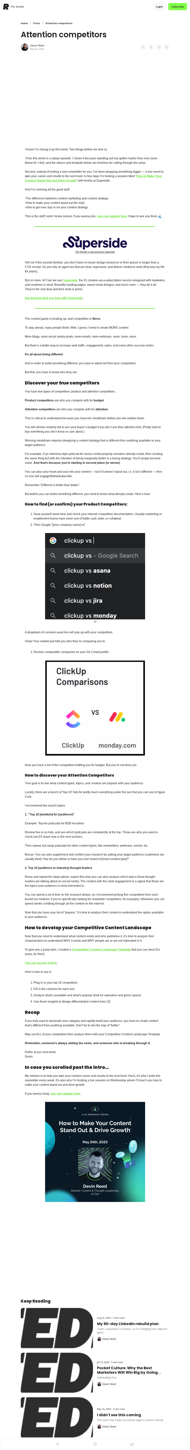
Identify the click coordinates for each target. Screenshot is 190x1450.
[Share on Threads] (158, 47)
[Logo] (6, 7)
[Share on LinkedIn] (166, 47)
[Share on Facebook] (143, 47)
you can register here (112, 216)
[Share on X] (151, 47)
